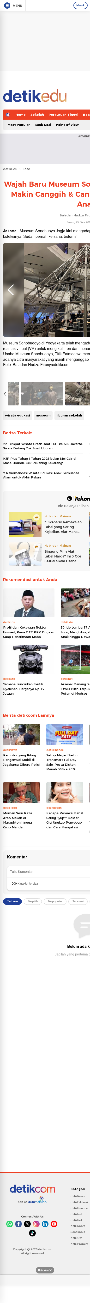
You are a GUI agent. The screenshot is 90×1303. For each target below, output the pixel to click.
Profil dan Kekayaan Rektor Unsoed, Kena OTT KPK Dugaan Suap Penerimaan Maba (28, 632)
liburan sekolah (69, 415)
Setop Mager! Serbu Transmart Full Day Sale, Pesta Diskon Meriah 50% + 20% (62, 762)
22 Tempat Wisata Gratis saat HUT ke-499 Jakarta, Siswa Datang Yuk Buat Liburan (43, 446)
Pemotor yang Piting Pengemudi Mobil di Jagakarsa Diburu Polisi (21, 759)
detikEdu (10, 169)
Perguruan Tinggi (63, 114)
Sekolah (37, 114)
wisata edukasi (17, 415)
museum (43, 415)
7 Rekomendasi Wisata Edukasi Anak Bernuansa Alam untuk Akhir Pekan (41, 475)
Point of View (67, 125)
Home (21, 114)
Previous (10, 289)
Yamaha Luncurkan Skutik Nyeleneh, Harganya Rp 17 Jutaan (23, 688)
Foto (26, 169)
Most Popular (18, 125)
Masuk (80, 5)
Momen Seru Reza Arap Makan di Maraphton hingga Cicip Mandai (17, 820)
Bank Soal (43, 125)
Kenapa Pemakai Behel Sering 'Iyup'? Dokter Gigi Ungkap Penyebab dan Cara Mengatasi (64, 820)
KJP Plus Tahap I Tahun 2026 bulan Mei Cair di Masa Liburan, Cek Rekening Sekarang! (39, 461)
